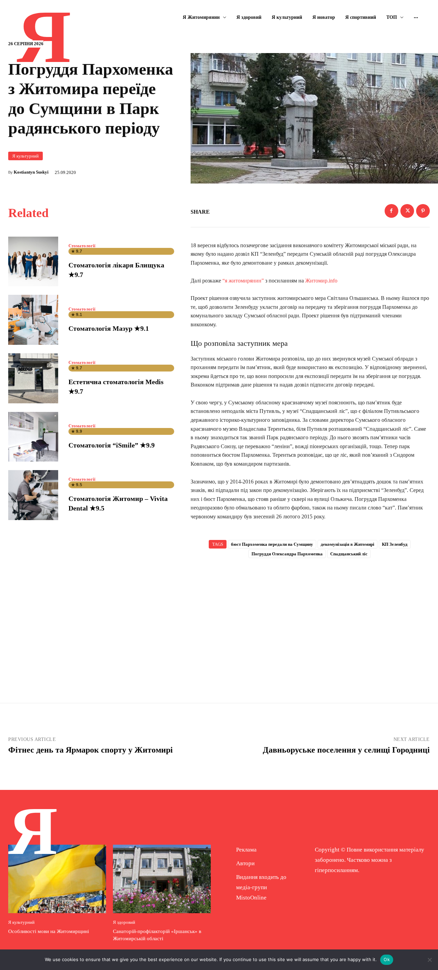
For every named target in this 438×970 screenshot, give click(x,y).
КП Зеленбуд (395, 544)
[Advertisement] (310, 619)
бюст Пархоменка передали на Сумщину (272, 544)
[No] (429, 959)
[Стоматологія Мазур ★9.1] (33, 320)
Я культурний (25, 156)
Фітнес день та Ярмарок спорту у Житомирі (90, 749)
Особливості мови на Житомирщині (48, 931)
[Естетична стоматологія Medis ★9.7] (33, 378)
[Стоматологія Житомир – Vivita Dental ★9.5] (33, 495)
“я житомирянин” (243, 281)
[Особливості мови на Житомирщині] (57, 879)
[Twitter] (407, 211)
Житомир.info (321, 281)
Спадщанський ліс (349, 553)
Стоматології (81, 245)
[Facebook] (391, 211)
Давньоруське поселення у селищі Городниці (346, 749)
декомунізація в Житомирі (347, 544)
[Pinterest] (423, 211)
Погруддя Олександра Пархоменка (287, 553)
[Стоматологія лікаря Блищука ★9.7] (33, 262)
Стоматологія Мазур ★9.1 (108, 328)
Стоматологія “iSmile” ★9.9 (111, 445)
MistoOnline (251, 897)
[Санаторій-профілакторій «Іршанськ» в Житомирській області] (162, 879)
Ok (387, 959)
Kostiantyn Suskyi (31, 172)
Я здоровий (124, 922)
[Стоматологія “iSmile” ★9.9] (33, 437)
